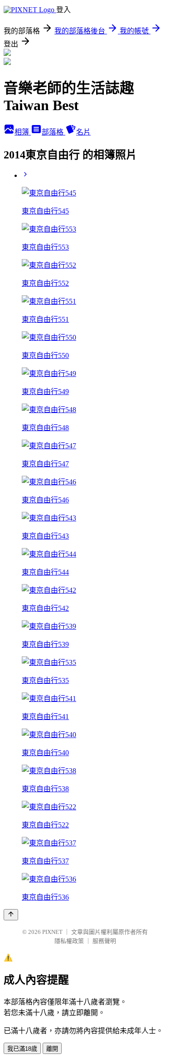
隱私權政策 (69, 941)
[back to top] (11, 914)
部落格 (53, 132)
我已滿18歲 (22, 1048)
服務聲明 (104, 941)
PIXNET (52, 931)
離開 (52, 1048)
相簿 (23, 132)
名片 (83, 132)
